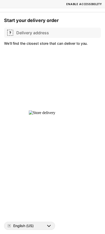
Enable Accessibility (84, 4)
